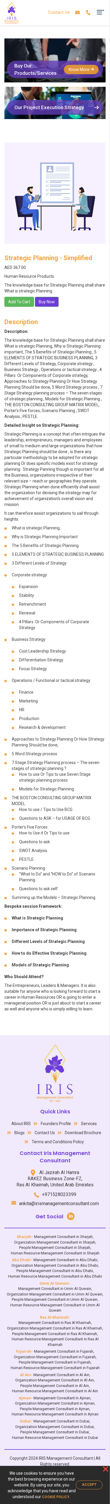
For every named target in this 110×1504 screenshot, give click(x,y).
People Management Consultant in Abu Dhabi (54, 1270)
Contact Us (59, 12)
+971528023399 (59, 1194)
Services (89, 1123)
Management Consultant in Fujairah (63, 1351)
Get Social (49, 1216)
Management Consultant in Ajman (61, 1398)
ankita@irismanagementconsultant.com (59, 1203)
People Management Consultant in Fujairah (55, 1362)
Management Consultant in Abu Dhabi (65, 1260)
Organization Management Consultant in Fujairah (55, 1357)
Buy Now (47, 301)
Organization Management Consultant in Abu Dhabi (54, 1265)
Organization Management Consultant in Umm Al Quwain (54, 1294)
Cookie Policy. (56, 1497)
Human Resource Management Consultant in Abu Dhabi (55, 1276)
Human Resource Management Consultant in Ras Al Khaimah (55, 1342)
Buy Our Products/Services (35, 69)
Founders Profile (56, 1123)
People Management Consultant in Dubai (54, 1432)
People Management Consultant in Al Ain (54, 1385)
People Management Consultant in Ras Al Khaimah (54, 1334)
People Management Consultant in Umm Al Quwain (54, 1299)
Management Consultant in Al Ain (61, 1375)
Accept (89, 1485)
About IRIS (21, 1123)
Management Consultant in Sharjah (63, 1236)
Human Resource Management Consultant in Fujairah (55, 1368)
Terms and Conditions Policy (58, 1141)
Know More (79, 69)
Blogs (19, 1132)
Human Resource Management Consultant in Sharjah (55, 1253)
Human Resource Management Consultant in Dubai (55, 1437)
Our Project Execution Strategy (49, 107)
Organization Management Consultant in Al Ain (54, 1380)
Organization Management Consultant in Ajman (54, 1403)
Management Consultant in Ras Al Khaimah (54, 1322)
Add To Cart (19, 301)
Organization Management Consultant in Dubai (54, 1427)
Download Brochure (83, 1132)
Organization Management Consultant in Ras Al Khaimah (54, 1328)
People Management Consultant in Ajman (54, 1409)
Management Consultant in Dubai (61, 1421)
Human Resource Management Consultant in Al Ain (55, 1391)
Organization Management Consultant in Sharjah (54, 1242)
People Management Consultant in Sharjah (54, 1247)
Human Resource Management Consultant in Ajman (55, 1414)
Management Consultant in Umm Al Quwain (54, 1288)
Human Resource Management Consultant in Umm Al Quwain (55, 1308)
